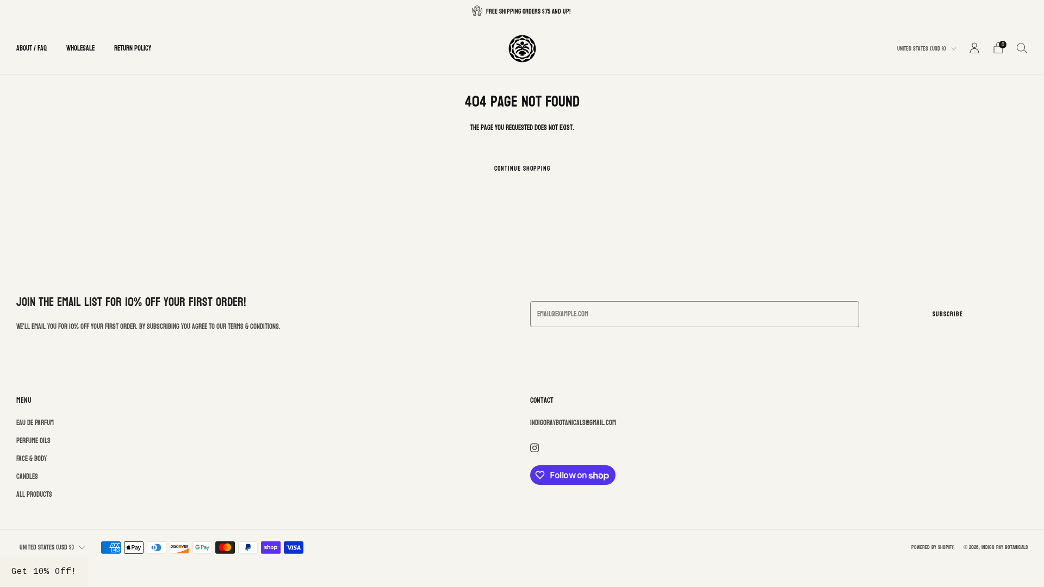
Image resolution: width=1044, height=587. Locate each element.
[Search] (1022, 47)
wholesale (80, 48)
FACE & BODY (31, 458)
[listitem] (522, 11)
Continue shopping (522, 168)
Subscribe (948, 314)
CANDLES (27, 476)
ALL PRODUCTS (34, 494)
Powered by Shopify (932, 547)
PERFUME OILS (33, 440)
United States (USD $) (922, 48)
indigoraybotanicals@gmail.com (573, 422)
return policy (132, 48)
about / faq (31, 48)
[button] (44, 572)
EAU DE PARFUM (35, 422)
